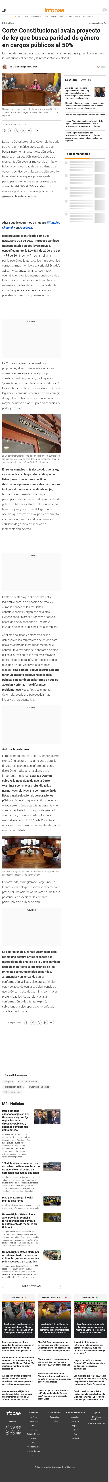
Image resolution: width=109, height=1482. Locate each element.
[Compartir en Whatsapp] (4, 130)
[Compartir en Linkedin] (23, 130)
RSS (33, 1455)
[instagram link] (18, 1427)
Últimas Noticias (33, 1451)
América (33, 1417)
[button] (4, 10)
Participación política (14, 1087)
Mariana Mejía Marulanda (25, 66)
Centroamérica (33, 1447)
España (33, 1430)
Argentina (34, 1421)
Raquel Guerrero (56, 17)
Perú (33, 1442)
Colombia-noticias (12, 1092)
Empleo (54, 1421)
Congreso (8, 1081)
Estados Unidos (33, 1434)
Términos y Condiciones (96, 1418)
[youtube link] (7, 1432)
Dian (26, 17)
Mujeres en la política (39, 1087)
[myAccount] (104, 10)
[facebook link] (7, 1427)
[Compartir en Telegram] (29, 130)
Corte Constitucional (27, 1081)
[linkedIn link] (18, 1432)
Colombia (7, 23)
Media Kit (75, 1438)
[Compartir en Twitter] (16, 130)
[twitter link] (13, 1427)
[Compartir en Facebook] (10, 130)
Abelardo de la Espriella (38, 17)
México (33, 1438)
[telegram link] (13, 1432)
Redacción (54, 1417)
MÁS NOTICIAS (31, 1286)
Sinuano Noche (88, 17)
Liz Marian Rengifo (72, 17)
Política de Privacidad (96, 1423)
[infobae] (54, 10)
